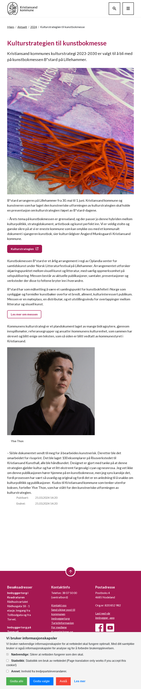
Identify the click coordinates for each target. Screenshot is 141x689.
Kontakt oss (58, 605)
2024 (33, 27)
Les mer (79, 681)
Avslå (63, 681)
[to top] (71, 571)
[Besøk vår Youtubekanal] (110, 628)
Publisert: (22, 497)
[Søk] (114, 8)
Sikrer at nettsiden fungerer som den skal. (47, 654)
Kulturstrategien (22, 249)
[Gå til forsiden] (22, 8)
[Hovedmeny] (128, 8)
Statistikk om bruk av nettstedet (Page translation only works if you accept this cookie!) (66, 663)
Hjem (10, 27)
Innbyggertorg (60, 618)
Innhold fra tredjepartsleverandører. (39, 671)
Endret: (21, 503)
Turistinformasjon (62, 623)
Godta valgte (41, 681)
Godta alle (16, 681)
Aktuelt (22, 27)
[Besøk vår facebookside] (99, 628)
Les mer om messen (24, 314)
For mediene (59, 627)
